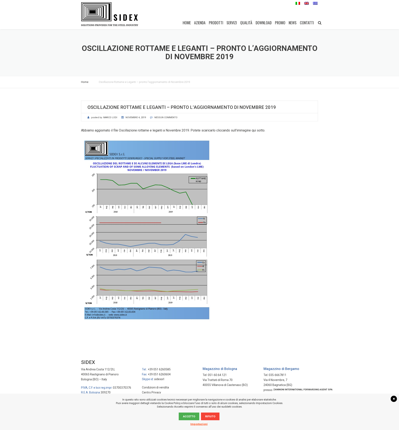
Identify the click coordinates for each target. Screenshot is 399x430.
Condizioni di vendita (155, 387)
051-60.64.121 (217, 375)
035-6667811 (277, 375)
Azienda (200, 22)
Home (187, 22)
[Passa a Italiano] (297, 3)
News (293, 22)
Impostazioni (199, 424)
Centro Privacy (151, 392)
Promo (280, 22)
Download (264, 22)
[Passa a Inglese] (306, 3)
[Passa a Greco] (315, 3)
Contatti (307, 22)
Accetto (189, 416)
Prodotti (216, 22)
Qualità (246, 22)
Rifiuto (210, 416)
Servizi (232, 22)
